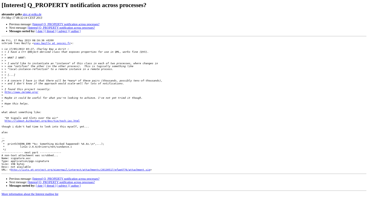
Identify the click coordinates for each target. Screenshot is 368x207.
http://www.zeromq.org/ (21, 92)
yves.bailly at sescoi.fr (52, 43)
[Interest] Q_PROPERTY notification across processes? (65, 24)
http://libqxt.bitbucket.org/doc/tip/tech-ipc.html (42, 120)
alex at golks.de (32, 14)
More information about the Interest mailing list (30, 194)
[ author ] (74, 31)
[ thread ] (50, 31)
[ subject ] (63, 31)
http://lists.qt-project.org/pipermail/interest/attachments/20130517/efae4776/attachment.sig (80, 169)
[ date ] (40, 31)
